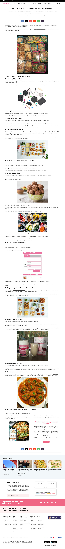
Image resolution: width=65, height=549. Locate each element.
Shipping (14, 527)
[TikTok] (55, 502)
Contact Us (57, 0)
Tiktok (21, 528)
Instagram (22, 524)
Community (20, 516)
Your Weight (51, 483)
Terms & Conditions (26, 537)
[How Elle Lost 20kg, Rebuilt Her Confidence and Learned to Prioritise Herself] (10, 464)
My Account (39, 516)
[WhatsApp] (38, 21)
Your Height (39, 483)
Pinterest (21, 525)
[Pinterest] (30, 21)
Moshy (15, 3)
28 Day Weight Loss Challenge (40, 29)
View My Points (41, 523)
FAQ (13, 517)
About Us (53, 0)
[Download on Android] (54, 542)
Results (39, 3)
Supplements (33, 524)
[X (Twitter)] (26, 21)
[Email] (42, 21)
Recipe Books (33, 525)
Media (6, 519)
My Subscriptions (41, 521)
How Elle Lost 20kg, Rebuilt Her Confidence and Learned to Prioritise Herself (9, 471)
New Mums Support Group (25, 523)
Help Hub (14, 528)
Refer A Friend (48, 0)
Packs (32, 527)
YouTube (21, 527)
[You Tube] (51, 502)
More (49, 3)
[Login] (59, 3)
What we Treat (33, 3)
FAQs (61, 0)
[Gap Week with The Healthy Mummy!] (55, 464)
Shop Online (32, 516)
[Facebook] (22, 21)
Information (14, 516)
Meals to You (33, 529)
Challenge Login (41, 519)
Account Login (40, 517)
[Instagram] (44, 502)
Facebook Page (23, 520)
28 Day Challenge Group (24, 521)
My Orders (40, 520)
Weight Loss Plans (21, 3)
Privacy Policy (15, 520)
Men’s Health (33, 528)
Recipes (44, 3)
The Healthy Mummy (7, 516)
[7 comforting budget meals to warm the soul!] (40, 464)
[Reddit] (34, 21)
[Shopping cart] (57, 3)
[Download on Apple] (47, 542)
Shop (28, 3)
